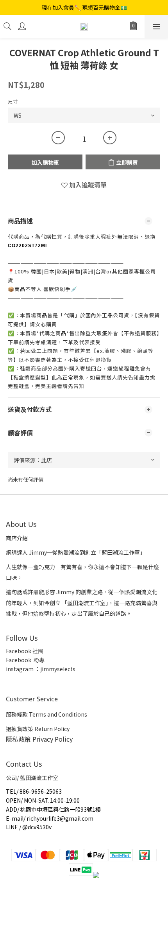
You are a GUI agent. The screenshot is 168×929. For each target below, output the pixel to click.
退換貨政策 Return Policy (38, 729)
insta (12, 669)
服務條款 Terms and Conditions (46, 714)
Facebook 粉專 (25, 660)
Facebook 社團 (25, 651)
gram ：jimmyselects (47, 669)
